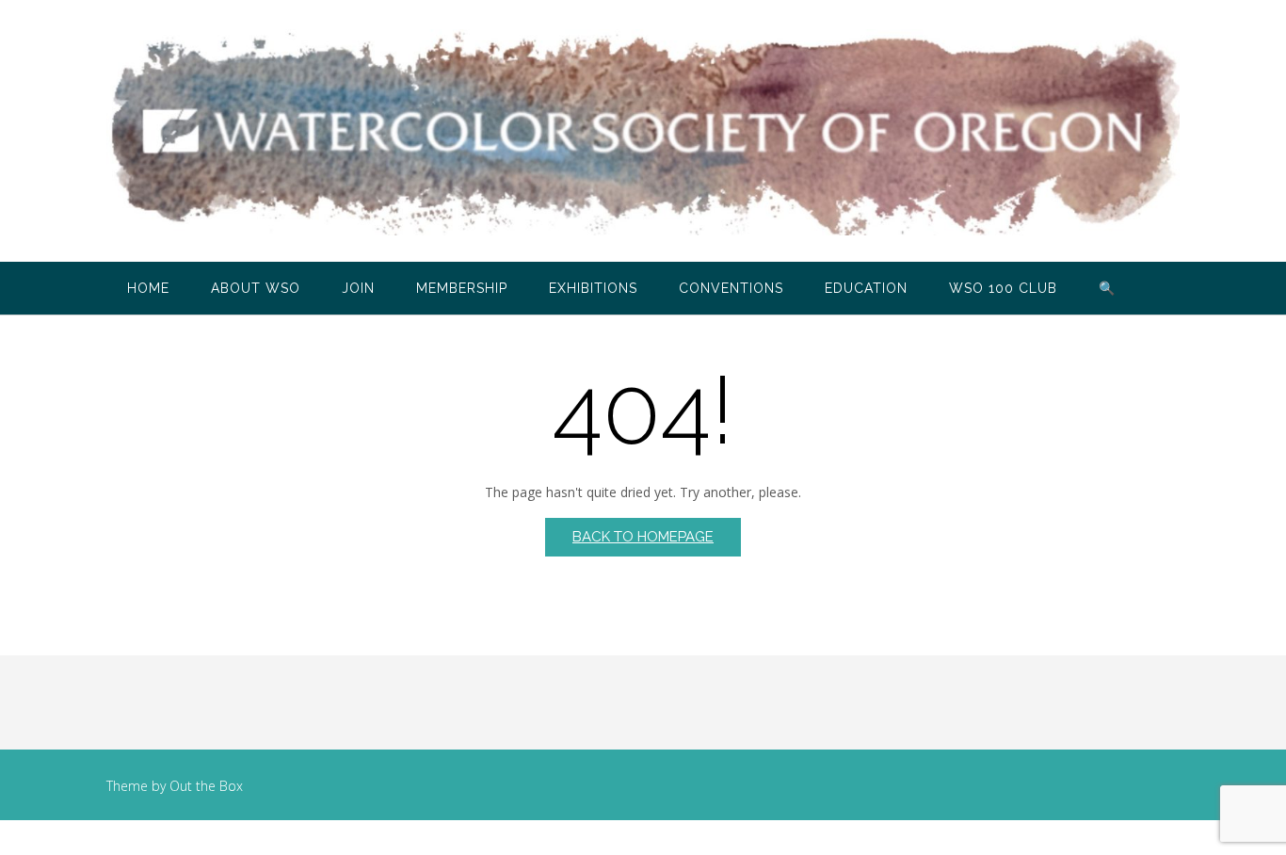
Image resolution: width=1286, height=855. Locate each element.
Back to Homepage (643, 536)
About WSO (255, 288)
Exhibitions (593, 288)
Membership (461, 288)
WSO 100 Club (1003, 288)
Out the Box (206, 786)
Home (148, 288)
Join (358, 288)
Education (866, 288)
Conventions (731, 288)
